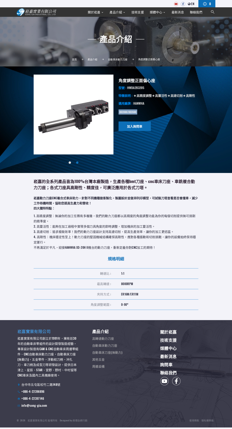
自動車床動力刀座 (117, 59)
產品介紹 (116, 12)
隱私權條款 (207, 420)
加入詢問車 (134, 126)
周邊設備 (98, 366)
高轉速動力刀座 (103, 338)
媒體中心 (156, 12)
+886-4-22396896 (32, 391)
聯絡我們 (196, 12)
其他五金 (98, 359)
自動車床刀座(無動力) (107, 352)
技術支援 (137, 12)
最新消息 (178, 12)
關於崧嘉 (94, 12)
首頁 (74, 59)
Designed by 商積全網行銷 (73, 420)
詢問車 (166, 364)
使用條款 (194, 420)
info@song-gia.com (34, 405)
